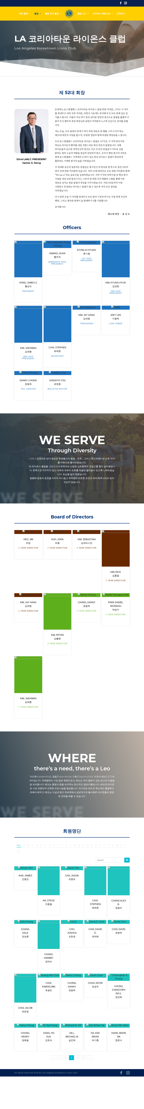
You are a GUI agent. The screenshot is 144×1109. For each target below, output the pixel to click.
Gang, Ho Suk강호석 (48, 1036)
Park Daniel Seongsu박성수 (115, 606)
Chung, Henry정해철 (25, 1036)
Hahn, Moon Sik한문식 (118, 1036)
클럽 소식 (81, 14)
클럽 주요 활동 (52, 14)
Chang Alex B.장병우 (118, 904)
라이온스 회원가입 (101, 14)
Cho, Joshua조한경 (72, 933)
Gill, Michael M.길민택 (72, 1036)
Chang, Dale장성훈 (25, 933)
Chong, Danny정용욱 (72, 987)
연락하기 (121, 14)
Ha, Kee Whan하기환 (95, 1036)
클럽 (36, 14)
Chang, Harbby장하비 (48, 958)
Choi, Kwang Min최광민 (48, 987)
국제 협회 (23, 14)
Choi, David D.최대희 (95, 933)
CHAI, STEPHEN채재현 (95, 904)
